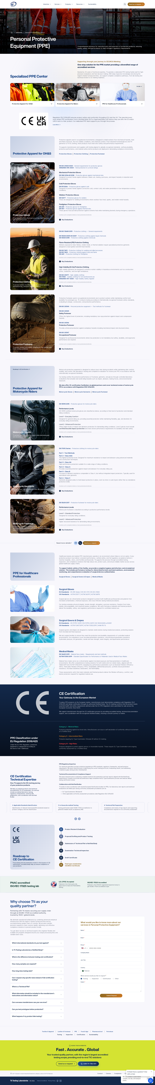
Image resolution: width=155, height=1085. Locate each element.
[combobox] (111, 971)
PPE (76, 1031)
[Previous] (75, 818)
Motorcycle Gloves (65, 392)
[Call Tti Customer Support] (80, 543)
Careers (108, 1073)
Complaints (117, 1073)
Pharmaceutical (97, 1031)
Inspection (69, 1034)
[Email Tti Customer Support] (76, 543)
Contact (100, 1073)
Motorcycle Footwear (100, 392)
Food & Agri (84, 1031)
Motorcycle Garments (82, 392)
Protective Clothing (81, 154)
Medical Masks (97, 577)
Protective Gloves (65, 154)
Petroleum (109, 1031)
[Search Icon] (125, 4)
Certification (81, 1034)
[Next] (79, 818)
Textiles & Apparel (48, 1031)
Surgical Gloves (64, 577)
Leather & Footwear (64, 1031)
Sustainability (93, 1034)
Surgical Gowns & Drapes (81, 577)
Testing (59, 1034)
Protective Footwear (97, 154)
